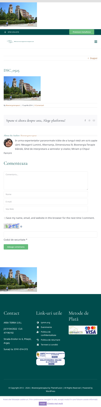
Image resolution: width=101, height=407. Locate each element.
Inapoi (93, 58)
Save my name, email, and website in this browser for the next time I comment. (50, 217)
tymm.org (45, 322)
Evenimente (46, 327)
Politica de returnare (50, 339)
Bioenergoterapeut (13, 105)
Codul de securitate (14, 239)
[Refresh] (21, 225)
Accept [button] (42, 403)
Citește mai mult (55, 403)
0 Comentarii (39, 105)
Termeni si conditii (49, 344)
